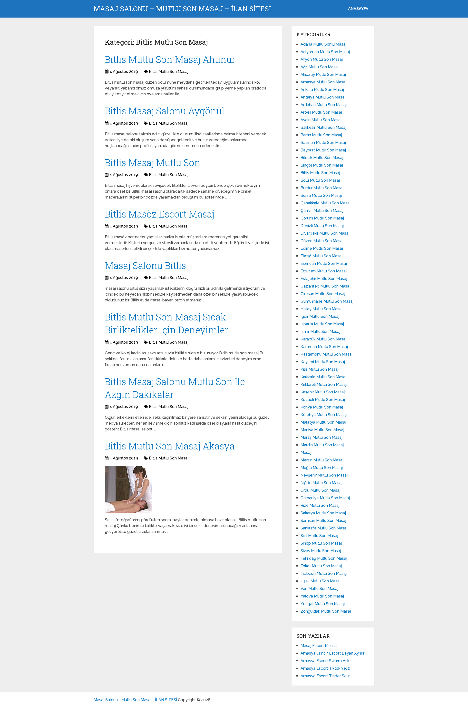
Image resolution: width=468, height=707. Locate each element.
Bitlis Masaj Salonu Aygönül (164, 111)
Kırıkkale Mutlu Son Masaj (323, 377)
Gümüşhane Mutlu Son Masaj (327, 301)
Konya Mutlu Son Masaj (322, 407)
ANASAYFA (358, 8)
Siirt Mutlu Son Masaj (319, 535)
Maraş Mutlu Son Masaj (321, 437)
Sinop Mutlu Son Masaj (321, 543)
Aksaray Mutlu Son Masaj (323, 74)
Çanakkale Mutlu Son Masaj (326, 203)
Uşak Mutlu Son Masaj (321, 581)
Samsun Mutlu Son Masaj (323, 520)
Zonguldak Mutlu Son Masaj (326, 611)
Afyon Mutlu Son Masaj (322, 59)
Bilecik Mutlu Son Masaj (322, 157)
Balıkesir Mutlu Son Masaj (323, 127)
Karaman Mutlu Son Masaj (324, 346)
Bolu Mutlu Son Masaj (320, 180)
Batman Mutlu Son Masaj (323, 142)
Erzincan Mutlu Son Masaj (324, 263)
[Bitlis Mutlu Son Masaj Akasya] (128, 489)
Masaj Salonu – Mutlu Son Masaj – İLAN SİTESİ (182, 8)
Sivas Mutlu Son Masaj (321, 550)
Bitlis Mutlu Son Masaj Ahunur (170, 59)
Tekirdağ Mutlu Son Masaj (324, 558)
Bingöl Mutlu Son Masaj (322, 165)
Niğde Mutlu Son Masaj (321, 482)
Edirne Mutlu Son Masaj (322, 248)
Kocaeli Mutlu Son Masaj (323, 399)
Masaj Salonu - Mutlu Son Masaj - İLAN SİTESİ (135, 699)
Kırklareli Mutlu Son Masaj (324, 384)
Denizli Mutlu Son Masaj (322, 225)
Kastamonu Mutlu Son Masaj (326, 354)
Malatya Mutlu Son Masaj (323, 422)
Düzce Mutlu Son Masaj (322, 241)
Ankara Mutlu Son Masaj (322, 89)
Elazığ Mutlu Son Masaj (321, 256)
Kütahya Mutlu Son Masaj (324, 414)
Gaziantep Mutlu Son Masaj (325, 286)
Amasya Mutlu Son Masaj (323, 82)
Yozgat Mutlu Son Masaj (323, 603)
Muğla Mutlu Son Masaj (322, 467)
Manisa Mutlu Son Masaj (322, 430)
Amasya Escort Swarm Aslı (325, 660)
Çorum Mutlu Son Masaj (322, 218)
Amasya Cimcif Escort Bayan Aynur (332, 653)
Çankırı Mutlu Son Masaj (322, 210)
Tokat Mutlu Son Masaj (321, 566)
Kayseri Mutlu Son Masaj (323, 361)
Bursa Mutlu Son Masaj (321, 195)
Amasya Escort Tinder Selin (326, 676)
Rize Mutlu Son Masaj (320, 505)
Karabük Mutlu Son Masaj (323, 339)
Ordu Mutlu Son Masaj (320, 490)
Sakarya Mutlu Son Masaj (323, 513)
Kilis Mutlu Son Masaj (320, 369)
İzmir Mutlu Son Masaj (320, 331)
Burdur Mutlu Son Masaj (322, 188)
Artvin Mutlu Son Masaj (321, 112)
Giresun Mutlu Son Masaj (323, 293)
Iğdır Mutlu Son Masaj (320, 316)
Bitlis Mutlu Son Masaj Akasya (170, 446)
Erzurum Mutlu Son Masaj (324, 271)
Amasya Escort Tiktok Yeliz (325, 668)
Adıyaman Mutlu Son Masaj (325, 52)
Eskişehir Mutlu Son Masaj (324, 278)
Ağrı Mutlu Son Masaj (320, 67)
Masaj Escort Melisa (319, 645)
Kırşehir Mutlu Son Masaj (323, 392)
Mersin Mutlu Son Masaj (322, 460)
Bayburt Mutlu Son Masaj (323, 150)
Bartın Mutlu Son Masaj (321, 135)
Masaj (306, 452)
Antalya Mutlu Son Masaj (323, 97)
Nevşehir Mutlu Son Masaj (324, 475)
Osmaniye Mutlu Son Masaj (325, 498)
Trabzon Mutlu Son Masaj (324, 573)
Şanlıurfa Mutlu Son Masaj (324, 528)
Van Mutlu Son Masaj (319, 588)
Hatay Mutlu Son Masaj (321, 309)
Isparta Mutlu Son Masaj (322, 324)
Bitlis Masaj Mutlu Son (152, 162)
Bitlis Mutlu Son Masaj (168, 71)
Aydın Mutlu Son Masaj (321, 120)
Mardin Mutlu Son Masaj (322, 445)
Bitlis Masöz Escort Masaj (159, 214)
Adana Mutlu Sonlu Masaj (323, 44)
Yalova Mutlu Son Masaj (322, 596)
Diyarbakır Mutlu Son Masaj (325, 233)
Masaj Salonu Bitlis (145, 265)
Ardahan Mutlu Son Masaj (324, 104)
